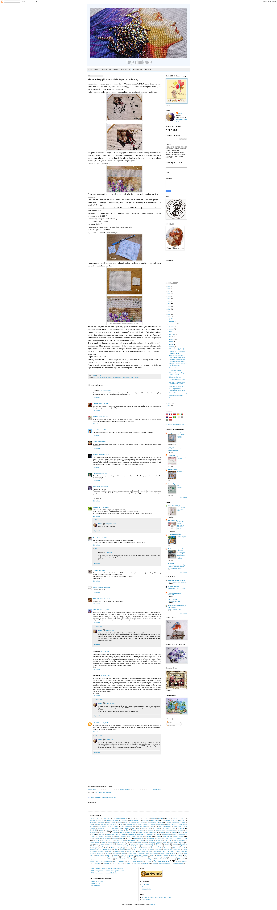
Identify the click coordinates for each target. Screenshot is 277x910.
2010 (169, 406)
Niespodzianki (149, 844)
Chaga (100, 524)
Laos (171, 838)
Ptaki (116, 849)
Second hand (116, 853)
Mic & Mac (170, 842)
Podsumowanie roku (156, 848)
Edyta (95, 473)
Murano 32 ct (110, 844)
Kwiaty (122, 838)
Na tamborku (117, 377)
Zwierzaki (154, 863)
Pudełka (129, 849)
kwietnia (171, 339)
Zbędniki (114, 863)
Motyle (91, 844)
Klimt (113, 836)
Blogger (152, 905)
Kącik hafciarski (99, 836)
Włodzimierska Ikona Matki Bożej (125, 859)
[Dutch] (167, 417)
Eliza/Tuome (96, 486)
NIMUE (158, 844)
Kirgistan (107, 836)
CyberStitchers (146, 899)
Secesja (108, 853)
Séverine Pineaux (131, 853)
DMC (109, 826)
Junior (158, 834)
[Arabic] (167, 420)
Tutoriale (145, 857)
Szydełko (146, 855)
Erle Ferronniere (143, 826)
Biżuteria (92, 822)
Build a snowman (133, 822)
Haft (127, 830)
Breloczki (120, 822)
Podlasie (135, 848)
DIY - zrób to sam (173, 520)
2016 (169, 306)
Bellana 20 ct (145, 820)
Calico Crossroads (151, 822)
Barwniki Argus (124, 820)
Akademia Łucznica (97, 881)
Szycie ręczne (138, 855)
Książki (181, 836)
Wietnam (110, 859)
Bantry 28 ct (93, 820)
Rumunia (116, 851)
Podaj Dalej (121, 848)
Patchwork (167, 846)
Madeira (103, 842)
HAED (107, 377)
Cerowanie (176, 822)
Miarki (164, 842)
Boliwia (113, 822)
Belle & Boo (155, 820)
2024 (169, 286)
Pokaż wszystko (183, 497)
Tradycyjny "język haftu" (174, 601)
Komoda (134, 836)
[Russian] (171, 417)
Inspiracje (101, 834)
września (172, 326)
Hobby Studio (153, 832)
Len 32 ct (111, 840)
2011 (169, 403)
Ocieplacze (175, 844)
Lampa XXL (160, 838)
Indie (186, 832)
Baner (183, 818)
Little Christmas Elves (179, 840)
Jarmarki (123, 834)
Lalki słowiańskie (150, 838)
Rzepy (122, 851)
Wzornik (92, 861)
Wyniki (164, 859)
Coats (121, 824)
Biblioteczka (166, 820)
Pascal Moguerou (157, 846)
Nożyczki (166, 844)
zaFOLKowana (172, 599)
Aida (132, 818)
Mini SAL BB (179, 842)
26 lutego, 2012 (105, 651)
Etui (156, 826)
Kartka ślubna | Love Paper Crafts (181, 509)
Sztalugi (131, 855)
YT (128, 861)
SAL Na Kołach (157, 851)
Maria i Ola (96, 587)
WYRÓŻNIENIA (137, 70)
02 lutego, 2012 (104, 610)
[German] (175, 414)
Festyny (133, 828)
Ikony (180, 832)
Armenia (168, 818)
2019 (169, 299)
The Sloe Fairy (102, 857)
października (173, 324)
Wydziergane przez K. (174, 593)
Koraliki (157, 836)
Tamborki (165, 855)
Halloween (115, 832)
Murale (102, 844)
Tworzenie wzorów (155, 857)
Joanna (95, 416)
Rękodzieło (100, 851)
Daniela (95, 403)
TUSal (138, 857)
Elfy (136, 826)
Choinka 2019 (104, 824)
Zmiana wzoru (137, 863)
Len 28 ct (96, 840)
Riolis (106, 851)
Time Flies (124, 857)
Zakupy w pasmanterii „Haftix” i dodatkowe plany (178, 364)
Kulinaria (97, 838)
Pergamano (176, 846)
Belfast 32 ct (134, 820)
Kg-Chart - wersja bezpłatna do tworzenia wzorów (156, 897)
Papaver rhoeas (145, 846)
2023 (169, 289)
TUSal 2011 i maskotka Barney (178, 393)
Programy (92, 849)
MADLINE (96, 610)
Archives (153, 818)
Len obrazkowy (130, 840)
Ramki (151, 849)
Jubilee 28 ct (150, 834)
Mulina (96, 844)
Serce (123, 853)
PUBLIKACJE (149, 70)
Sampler (178, 851)
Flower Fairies (156, 828)
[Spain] (178, 414)
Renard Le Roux (167, 849)
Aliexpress (137, 818)
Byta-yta (143, 822)
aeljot (94, 430)
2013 (169, 314)
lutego (171, 344)
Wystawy (172, 859)
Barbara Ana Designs (113, 820)
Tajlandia (158, 855)
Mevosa (95, 454)
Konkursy (148, 836)
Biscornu (181, 820)
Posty (170, 722)
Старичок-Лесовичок (177, 863)
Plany (107, 848)
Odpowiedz (96, 397)
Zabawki (149, 861)
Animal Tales (146, 818)
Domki (116, 826)
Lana (166, 838)
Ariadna (160, 818)
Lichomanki (159, 840)
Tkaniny (131, 857)
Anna (94, 538)
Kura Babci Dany (105, 838)
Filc (138, 828)
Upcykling (164, 857)
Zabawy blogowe (161, 861)
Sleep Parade (170, 853)
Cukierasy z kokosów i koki (177, 379)
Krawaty (175, 836)
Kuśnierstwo (115, 838)
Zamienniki (97, 863)
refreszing (171, 563)
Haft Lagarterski (160, 830)
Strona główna (124, 789)
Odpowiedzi (98, 520)
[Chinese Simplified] (171, 420)
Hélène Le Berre (142, 832)
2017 (169, 304)
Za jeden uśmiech (137, 861)
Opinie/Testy (183, 844)
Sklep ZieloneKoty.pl (174, 506)
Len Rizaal (149, 840)
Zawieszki (106, 863)
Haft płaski (180, 830)
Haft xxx (111, 377)
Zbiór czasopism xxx (175, 377)
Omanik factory (95, 885)
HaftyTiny (96, 598)
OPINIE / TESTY (125, 70)
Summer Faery (123, 855)
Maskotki (132, 842)
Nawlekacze (133, 844)
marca (171, 341)
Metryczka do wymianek (155, 842)
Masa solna (125, 842)
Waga (91, 859)
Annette (95, 570)
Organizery (103, 846)
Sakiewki (128, 851)
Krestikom (145, 887)
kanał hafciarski (167, 834)
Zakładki (178, 861)
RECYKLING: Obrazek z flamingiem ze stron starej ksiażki (180, 525)
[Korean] (182, 417)
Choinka (97, 824)
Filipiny (143, 828)
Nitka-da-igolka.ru (147, 889)
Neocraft (140, 844)
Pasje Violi (171, 447)
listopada (172, 321)
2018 (169, 301)
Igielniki (174, 832)
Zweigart (145, 863)
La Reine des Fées (139, 838)
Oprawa (95, 846)
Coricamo (140, 824)
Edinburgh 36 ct (129, 826)
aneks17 (95, 507)
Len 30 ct (104, 840)
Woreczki (139, 859)
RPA (111, 851)
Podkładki (128, 848)
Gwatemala (114, 830)
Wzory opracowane (106, 861)
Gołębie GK (93, 830)
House (167, 832)
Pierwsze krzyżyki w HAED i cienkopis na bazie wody (177, 356)
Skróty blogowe (154, 853)
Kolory (128, 836)
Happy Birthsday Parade (127, 832)
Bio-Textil (175, 820)
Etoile (151, 826)
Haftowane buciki (174, 368)
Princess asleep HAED (128, 377)
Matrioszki (138, 842)
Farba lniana (177, 826)
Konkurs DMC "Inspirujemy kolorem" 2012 (177, 352)
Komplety (140, 836)
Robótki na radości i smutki (176, 580)
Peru (102, 848)
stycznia (171, 347)
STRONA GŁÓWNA (93, 70)
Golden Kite (180, 828)
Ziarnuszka (120, 863)
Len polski (141, 840)
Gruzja (101, 830)
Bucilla (125, 822)
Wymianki (158, 859)
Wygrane (150, 859)
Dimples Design (101, 826)
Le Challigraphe (178, 838)
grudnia (171, 319)
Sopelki (179, 853)
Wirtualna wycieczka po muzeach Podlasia (104, 873)
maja (170, 336)
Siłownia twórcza (143, 853)
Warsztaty (97, 859)
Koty (169, 836)
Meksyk (145, 842)
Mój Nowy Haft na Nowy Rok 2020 (177, 582)
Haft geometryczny (137, 830)
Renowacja (177, 849)
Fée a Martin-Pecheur (103, 828)
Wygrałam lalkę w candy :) (176, 395)
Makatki (110, 842)
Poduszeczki (167, 848)
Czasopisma (160, 824)
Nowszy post (92, 789)
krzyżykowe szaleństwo (175, 433)
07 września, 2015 (102, 723)
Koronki (164, 836)
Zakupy (137, 377)
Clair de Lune (114, 824)
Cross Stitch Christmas (149, 824)
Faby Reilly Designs (165, 826)
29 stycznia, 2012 (106, 390)
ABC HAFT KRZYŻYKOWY (110, 70)
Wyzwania (181, 859)
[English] (167, 414)
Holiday (162, 832)
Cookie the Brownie (130, 824)
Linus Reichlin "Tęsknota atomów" (177, 588)
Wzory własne (119, 861)
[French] (171, 414)
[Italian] (182, 414)
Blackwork (101, 822)
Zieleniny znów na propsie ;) (175, 609)
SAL (134, 851)
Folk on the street (170, 828)
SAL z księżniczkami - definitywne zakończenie (177, 389)
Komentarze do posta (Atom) (103, 792)
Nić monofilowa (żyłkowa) (176, 349)
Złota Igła (127, 863)
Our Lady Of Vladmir (133, 846)
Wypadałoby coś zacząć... (176, 386)
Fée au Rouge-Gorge (116, 828)
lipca (170, 331)
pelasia (95, 441)
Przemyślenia (107, 849)
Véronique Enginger (174, 857)
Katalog (92, 836)
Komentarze (172, 725)
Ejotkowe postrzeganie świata (177, 549)
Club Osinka (145, 884)
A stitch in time (106, 818)
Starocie (108, 855)
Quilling (145, 849)
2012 (169, 316)
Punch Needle (137, 849)
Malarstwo (116, 842)
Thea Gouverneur (113, 857)
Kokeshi (123, 836)
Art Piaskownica (176, 818)
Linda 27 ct (167, 840)
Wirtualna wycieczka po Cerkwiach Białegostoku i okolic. (108, 871)
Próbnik (99, 849)
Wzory (97, 861)
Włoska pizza (180, 471)
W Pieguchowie (172, 469)
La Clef (129, 838)
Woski (145, 859)
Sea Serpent (100, 853)
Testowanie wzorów (176, 855)
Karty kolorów (181, 834)
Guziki (107, 830)
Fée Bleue (126, 828)
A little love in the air (95, 818)
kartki (174, 834)
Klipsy (117, 836)
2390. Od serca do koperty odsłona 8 (181, 436)
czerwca (171, 334)
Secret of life (171, 594)
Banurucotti (102, 820)
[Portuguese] (175, 417)
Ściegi (152, 855)
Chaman (183, 822)
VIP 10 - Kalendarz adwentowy (180, 487)
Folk (163, 828)
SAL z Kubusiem (168, 851)
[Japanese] (178, 417)
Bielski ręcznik (95, 883)
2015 (169, 309)
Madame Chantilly (94, 842)
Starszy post (156, 789)
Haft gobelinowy (149, 830)
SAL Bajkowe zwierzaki (144, 851)
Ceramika (169, 822)
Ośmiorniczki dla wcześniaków (116, 846)
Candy (160, 822)
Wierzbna (104, 859)
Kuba (91, 838)
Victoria (183, 857)
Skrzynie (162, 853)
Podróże (144, 848)
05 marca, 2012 (110, 552)
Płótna (113, 848)
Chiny (91, 824)
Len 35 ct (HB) (120, 840)
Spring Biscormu (100, 855)
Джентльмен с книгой (164, 863)
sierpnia (171, 329)
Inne (93, 834)
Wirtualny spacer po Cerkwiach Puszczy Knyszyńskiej (107, 868)
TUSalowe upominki (175, 370)
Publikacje (122, 849)
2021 (169, 294)
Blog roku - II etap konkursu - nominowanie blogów (177, 382)
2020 (169, 296)
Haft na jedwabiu (170, 830)
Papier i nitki (171, 455)
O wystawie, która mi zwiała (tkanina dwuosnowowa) (177, 360)
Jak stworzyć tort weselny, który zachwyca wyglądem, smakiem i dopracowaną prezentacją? (176, 566)
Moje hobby (171, 484)
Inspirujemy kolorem (112, 834)
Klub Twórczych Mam (174, 534)
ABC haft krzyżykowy (99, 377)
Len (186, 838)
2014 (169, 311)
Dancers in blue (171, 824)
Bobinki (108, 822)
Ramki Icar (158, 849)
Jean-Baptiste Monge (135, 834)
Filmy (148, 828)
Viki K (95, 723)
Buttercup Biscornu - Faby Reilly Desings (176, 373)
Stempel (116, 855)
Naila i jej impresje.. (174, 586)
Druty (121, 826)
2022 (169, 291)
